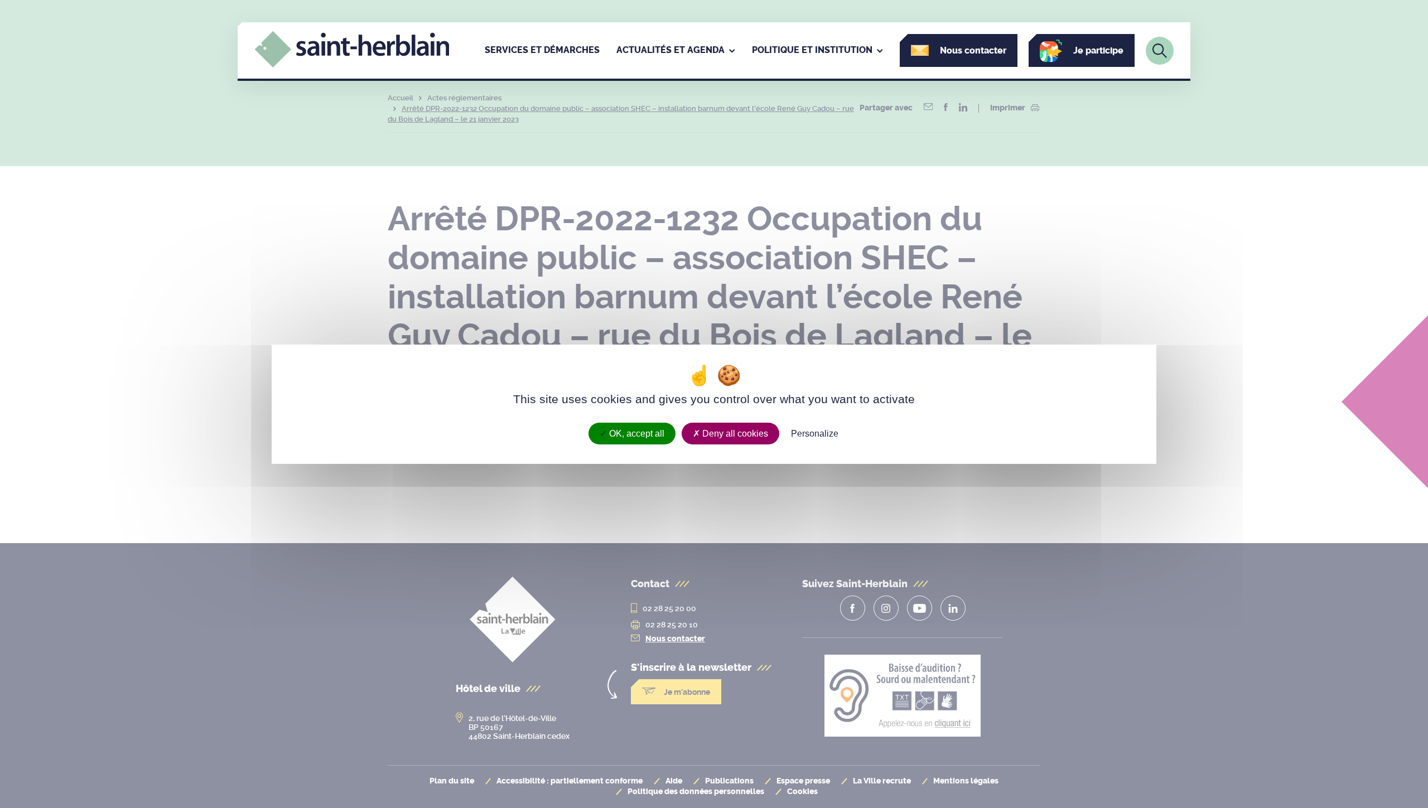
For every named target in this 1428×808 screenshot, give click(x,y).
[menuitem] (542, 50)
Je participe (1098, 50)
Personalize (814, 433)
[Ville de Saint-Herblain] (352, 65)
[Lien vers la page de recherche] (1160, 51)
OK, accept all (635, 433)
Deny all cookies (734, 433)
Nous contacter (973, 50)
